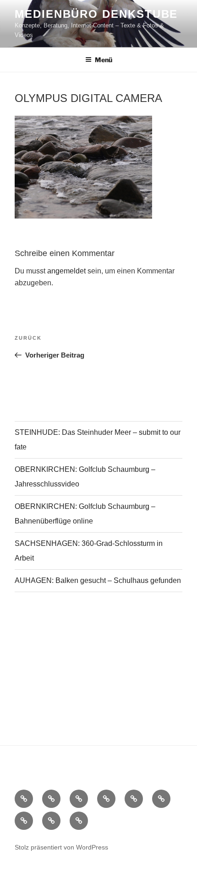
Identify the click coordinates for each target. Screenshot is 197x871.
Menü (103, 60)
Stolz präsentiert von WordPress (61, 847)
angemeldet (66, 271)
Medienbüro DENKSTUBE (96, 14)
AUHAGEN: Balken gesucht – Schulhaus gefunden (98, 580)
